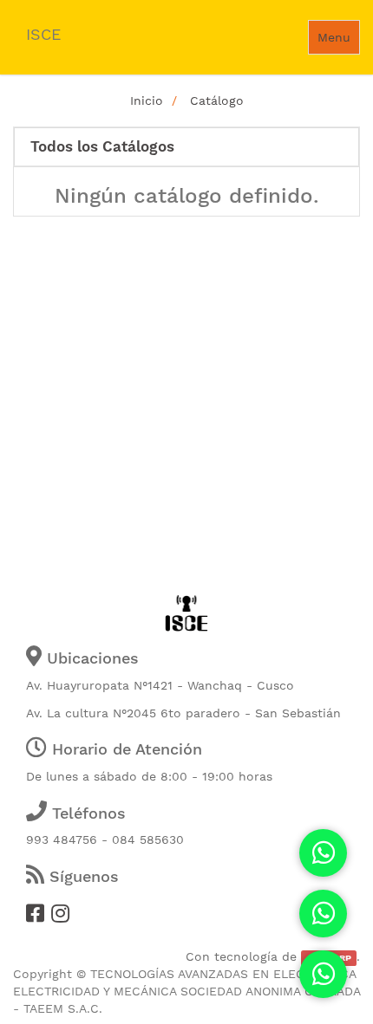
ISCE (43, 34)
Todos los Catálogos (102, 147)
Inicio (146, 100)
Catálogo (217, 100)
